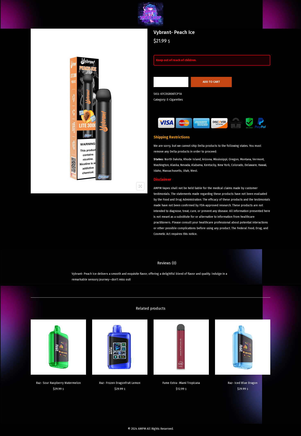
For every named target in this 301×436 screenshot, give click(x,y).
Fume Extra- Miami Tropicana (181, 383)
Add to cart (211, 82)
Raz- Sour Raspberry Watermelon (58, 383)
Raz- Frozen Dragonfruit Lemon (119, 383)
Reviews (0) (166, 263)
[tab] (134, 263)
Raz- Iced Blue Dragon (242, 383)
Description (134, 263)
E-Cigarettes (175, 99)
